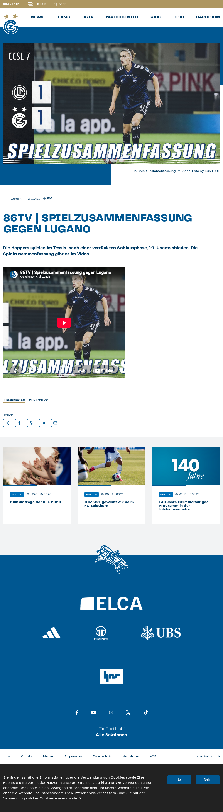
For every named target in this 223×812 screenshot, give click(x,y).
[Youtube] (93, 712)
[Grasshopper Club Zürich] (10, 24)
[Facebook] (76, 712)
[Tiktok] (146, 712)
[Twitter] (128, 712)
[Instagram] (111, 712)
